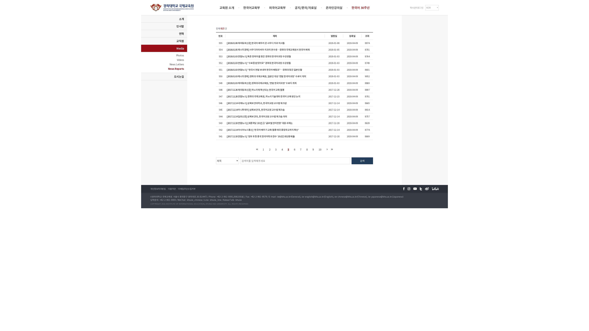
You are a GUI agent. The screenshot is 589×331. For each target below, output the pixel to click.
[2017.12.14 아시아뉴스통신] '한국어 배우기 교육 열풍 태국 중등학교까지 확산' (263, 129)
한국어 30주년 (361, 7)
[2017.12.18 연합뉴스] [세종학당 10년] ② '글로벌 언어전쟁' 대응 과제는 (260, 123)
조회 (367, 36)
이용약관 (172, 188)
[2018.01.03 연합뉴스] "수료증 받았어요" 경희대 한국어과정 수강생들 (259, 63)
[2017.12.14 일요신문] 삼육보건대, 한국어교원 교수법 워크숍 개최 (257, 116)
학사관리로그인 (416, 7)
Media (180, 48)
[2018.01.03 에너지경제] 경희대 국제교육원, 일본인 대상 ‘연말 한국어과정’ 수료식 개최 (266, 76)
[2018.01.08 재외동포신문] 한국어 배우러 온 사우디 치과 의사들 (256, 43)
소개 (181, 19)
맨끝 (332, 149)
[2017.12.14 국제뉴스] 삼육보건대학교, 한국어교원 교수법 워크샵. (257, 103)
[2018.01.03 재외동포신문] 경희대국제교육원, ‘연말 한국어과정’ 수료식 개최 (261, 83)
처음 (257, 149)
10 (320, 149)
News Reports (176, 68)
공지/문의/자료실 (306, 7)
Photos (180, 55)
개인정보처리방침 (158, 188)
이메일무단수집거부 (186, 188)
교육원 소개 (226, 7)
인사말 (180, 26)
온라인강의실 (334, 7)
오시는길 (179, 76)
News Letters (176, 64)
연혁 (181, 34)
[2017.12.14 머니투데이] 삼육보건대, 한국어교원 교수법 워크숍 (256, 109)
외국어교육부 (277, 7)
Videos (180, 60)
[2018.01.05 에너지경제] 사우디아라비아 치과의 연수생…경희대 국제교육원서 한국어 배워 (268, 49)
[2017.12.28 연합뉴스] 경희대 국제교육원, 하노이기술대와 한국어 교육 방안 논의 (263, 96)
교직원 (180, 41)
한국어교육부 (251, 7)
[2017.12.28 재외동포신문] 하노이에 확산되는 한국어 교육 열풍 (255, 89)
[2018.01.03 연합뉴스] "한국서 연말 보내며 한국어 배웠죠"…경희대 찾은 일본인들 (264, 69)
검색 (362, 161)
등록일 (352, 36)
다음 (327, 149)
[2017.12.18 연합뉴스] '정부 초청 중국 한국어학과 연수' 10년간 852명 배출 (261, 136)
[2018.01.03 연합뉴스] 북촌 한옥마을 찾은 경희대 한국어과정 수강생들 (259, 56)
